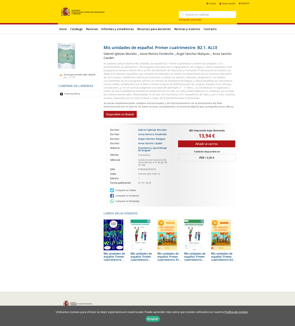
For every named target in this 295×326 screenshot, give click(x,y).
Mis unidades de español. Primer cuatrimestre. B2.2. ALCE (114, 258)
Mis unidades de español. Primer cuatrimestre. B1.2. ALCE (141, 258)
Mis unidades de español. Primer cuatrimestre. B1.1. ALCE (195, 258)
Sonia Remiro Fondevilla (156, 54)
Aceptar (152, 319)
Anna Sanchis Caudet (150, 143)
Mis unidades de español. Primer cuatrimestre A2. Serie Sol (222, 258)
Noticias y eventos (187, 29)
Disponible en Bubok (120, 114)
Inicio (63, 29)
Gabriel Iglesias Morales (120, 54)
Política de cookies (236, 312)
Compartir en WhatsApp (127, 201)
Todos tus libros (72, 93)
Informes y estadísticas (117, 29)
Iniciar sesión (228, 3)
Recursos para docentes (154, 29)
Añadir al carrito (206, 144)
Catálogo (76, 29)
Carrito (212, 3)
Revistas (92, 29)
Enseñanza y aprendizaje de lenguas (152, 149)
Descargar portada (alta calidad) (79, 75)
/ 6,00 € (206, 158)
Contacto (210, 29)
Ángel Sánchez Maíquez (193, 54)
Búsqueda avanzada (190, 19)
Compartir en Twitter (125, 190)
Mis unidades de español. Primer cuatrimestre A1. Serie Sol (168, 258)
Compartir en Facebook (127, 195)
